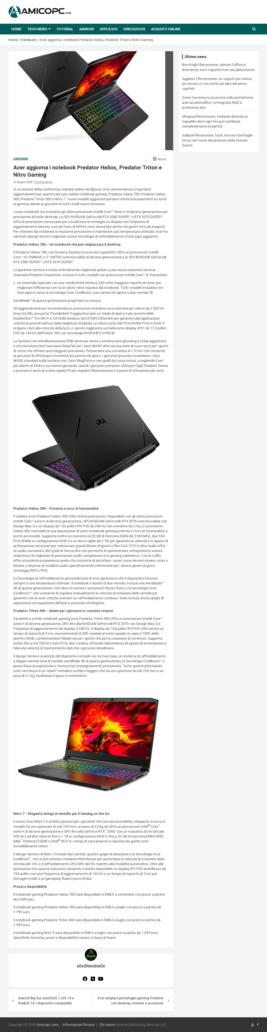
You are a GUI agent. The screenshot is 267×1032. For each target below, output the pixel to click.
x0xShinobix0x (44, 182)
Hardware (20, 158)
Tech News (37, 29)
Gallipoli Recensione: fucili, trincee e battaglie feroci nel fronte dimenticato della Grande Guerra (217, 140)
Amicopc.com (47, 1025)
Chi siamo (107, 1025)
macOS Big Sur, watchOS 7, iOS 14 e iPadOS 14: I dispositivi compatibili (46, 1000)
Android (86, 29)
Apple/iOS (108, 29)
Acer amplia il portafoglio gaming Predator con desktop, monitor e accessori (130, 1000)
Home (16, 29)
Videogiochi (134, 29)
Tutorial (64, 29)
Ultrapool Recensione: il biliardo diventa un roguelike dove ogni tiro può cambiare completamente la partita (215, 121)
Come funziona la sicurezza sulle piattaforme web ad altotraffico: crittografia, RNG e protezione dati (217, 102)
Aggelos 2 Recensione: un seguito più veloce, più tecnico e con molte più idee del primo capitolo (217, 84)
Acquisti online (165, 29)
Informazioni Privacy (79, 1025)
